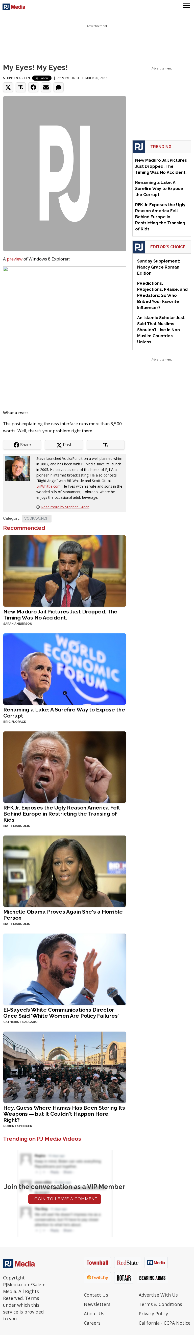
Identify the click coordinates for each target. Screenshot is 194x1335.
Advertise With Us (158, 1295)
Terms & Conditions (160, 1304)
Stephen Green (16, 78)
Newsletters (97, 1304)
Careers (92, 1323)
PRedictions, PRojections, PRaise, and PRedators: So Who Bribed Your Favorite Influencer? (162, 295)
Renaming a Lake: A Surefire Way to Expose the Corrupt (64, 712)
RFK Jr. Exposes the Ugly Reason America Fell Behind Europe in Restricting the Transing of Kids (61, 813)
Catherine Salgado (20, 1022)
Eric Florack (14, 722)
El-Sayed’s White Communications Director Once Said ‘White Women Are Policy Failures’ (61, 1013)
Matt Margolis (16, 826)
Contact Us (96, 1295)
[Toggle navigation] (186, 6)
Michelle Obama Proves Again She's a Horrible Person (63, 915)
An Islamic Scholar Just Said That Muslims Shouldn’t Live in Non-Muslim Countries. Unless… (161, 329)
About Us (94, 1313)
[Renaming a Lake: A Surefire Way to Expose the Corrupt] (64, 668)
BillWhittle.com (48, 486)
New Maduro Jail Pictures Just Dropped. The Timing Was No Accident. (60, 614)
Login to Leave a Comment (65, 1199)
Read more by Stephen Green (65, 507)
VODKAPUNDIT (36, 518)
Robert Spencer (17, 1126)
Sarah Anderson (17, 624)
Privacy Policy (153, 1313)
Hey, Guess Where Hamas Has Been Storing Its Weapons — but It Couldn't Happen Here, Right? (64, 1114)
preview (14, 259)
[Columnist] (19, 468)
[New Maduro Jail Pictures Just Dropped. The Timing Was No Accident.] (64, 570)
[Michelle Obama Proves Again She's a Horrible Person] (64, 870)
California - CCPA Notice (164, 1323)
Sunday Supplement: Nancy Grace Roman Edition (158, 267)
